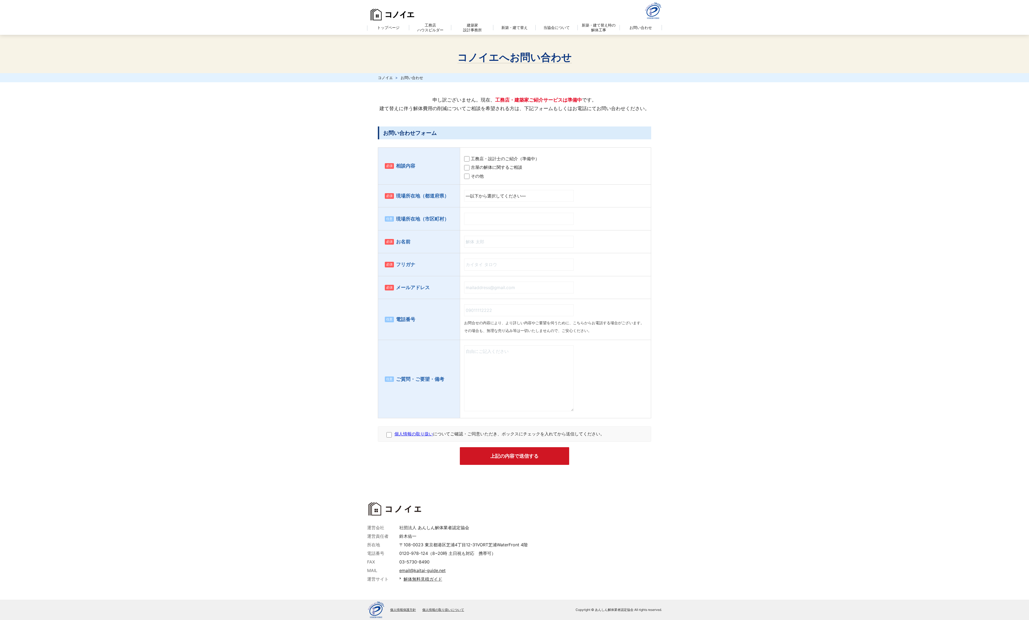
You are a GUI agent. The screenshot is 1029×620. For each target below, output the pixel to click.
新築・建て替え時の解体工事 (599, 27)
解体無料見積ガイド (423, 579)
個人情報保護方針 (403, 609)
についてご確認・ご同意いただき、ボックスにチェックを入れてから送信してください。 (499, 433)
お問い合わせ (640, 27)
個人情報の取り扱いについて (443, 609)
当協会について (556, 27)
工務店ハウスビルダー (430, 27)
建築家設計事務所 (472, 27)
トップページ (388, 27)
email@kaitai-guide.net (422, 570)
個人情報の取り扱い (413, 433)
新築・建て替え (514, 27)
